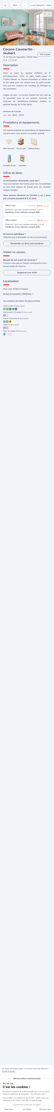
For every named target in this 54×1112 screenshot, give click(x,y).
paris (15, 5)
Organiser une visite (27, 272)
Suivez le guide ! (9, 1071)
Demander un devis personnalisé (27, 243)
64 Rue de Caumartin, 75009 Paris (22, 57)
